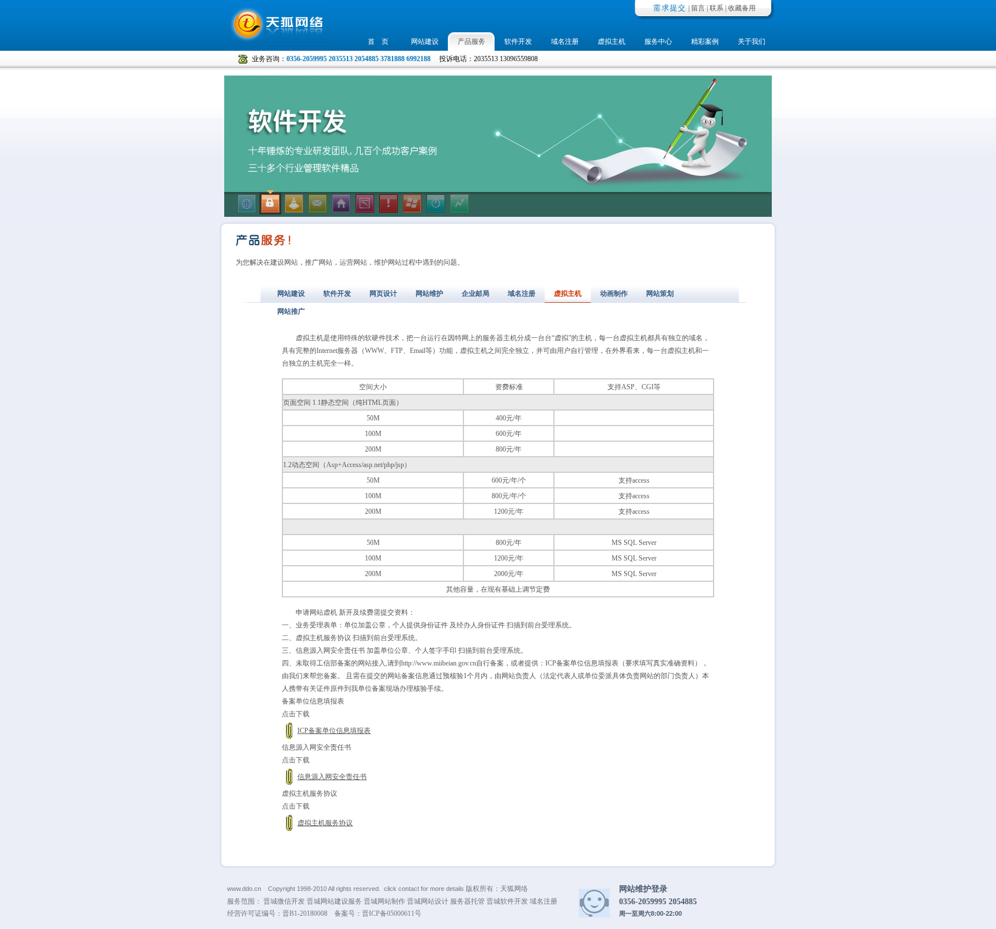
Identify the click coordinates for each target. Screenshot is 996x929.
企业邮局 (475, 293)
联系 (716, 8)
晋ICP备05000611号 (391, 913)
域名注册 (565, 41)
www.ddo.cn (244, 888)
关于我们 (751, 41)
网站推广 (291, 311)
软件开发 (518, 41)
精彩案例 (705, 41)
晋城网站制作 (384, 901)
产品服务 (471, 41)
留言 (698, 8)
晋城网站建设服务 (334, 901)
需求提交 (669, 7)
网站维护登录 (643, 888)
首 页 (378, 41)
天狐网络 (514, 889)
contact (408, 888)
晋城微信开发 (284, 901)
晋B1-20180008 (304, 913)
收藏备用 (742, 8)
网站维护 (429, 293)
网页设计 (383, 293)
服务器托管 (467, 901)
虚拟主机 (611, 41)
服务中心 (658, 41)
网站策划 (660, 293)
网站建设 (425, 41)
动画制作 (614, 293)
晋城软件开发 (507, 901)
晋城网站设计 (427, 901)
